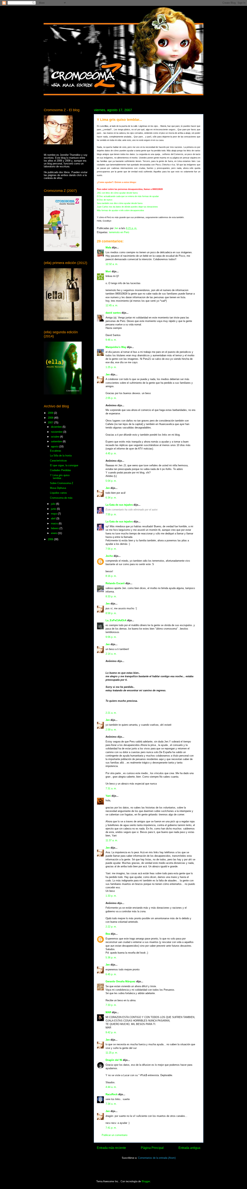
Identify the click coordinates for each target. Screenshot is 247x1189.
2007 (51, 422)
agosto (55, 446)
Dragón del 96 (114, 1060)
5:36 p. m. (111, 957)
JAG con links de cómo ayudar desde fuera (117, 193)
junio (54, 508)
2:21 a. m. (111, 712)
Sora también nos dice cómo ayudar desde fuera (119, 203)
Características (58, 460)
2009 (51, 412)
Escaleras (55, 450)
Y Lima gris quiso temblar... (59, 477)
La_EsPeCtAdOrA (116, 620)
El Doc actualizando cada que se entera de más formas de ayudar (128, 196)
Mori (108, 271)
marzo (55, 523)
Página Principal (152, 1147)
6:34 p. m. (111, 497)
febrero (55, 528)
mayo (54, 513)
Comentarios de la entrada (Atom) (157, 1157)
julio (53, 503)
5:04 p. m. (111, 480)
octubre (55, 436)
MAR (108, 1012)
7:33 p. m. (111, 1005)
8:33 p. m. (111, 596)
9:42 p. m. (111, 1032)
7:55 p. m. (111, 514)
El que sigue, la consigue (64, 465)
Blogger (146, 1181)
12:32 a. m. (112, 264)
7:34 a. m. (111, 1103)
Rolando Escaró (115, 583)
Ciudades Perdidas (60, 470)
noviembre (57, 431)
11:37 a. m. (112, 840)
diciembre (57, 426)
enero (54, 533)
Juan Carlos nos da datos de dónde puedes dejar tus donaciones (127, 207)
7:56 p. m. (111, 548)
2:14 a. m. (111, 653)
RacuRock (112, 1094)
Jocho (109, 555)
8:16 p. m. (111, 576)
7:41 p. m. (111, 1127)
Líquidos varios (58, 492)
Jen (108, 374)
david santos (113, 312)
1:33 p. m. (111, 895)
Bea (108, 933)
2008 (51, 417)
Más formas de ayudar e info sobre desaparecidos (120, 210)
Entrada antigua (189, 1147)
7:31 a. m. (111, 788)
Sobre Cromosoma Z (61, 483)
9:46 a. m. (111, 339)
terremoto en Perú (119, 232)
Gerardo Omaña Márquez (120, 981)
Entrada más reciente (111, 1147)
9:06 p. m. (111, 637)
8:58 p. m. (111, 613)
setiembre (57, 441)
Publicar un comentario (114, 1135)
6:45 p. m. (111, 974)
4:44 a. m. (111, 1087)
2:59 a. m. (111, 729)
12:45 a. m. (112, 305)
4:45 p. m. (111, 453)
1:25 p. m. (111, 367)
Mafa (108, 247)
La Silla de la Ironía (61, 455)
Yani (108, 795)
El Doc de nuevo (104, 200)
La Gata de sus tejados (119, 504)
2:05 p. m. (111, 398)
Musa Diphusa (58, 488)
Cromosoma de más (61, 497)
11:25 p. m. (112, 1052)
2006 (51, 539)
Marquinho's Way (116, 347)
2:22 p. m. (111, 926)
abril (53, 518)
